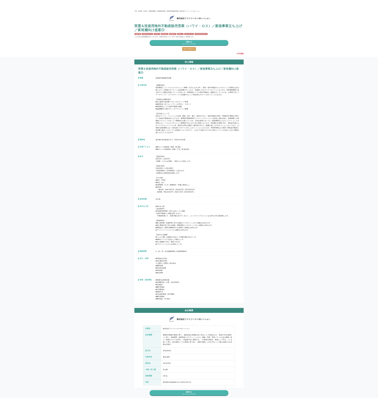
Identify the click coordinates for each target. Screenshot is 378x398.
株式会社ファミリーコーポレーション (190, 11)
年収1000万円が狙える (201, 34)
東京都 (140, 11)
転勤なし (180, 34)
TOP (136, 11)
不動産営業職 (152, 11)
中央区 (145, 11)
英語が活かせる (189, 34)
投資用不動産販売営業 (173, 11)
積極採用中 (172, 34)
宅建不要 (138, 34)
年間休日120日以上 (147, 34)
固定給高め (164, 34)
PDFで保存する (189, 49)
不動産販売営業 (161, 11)
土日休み (157, 34)
